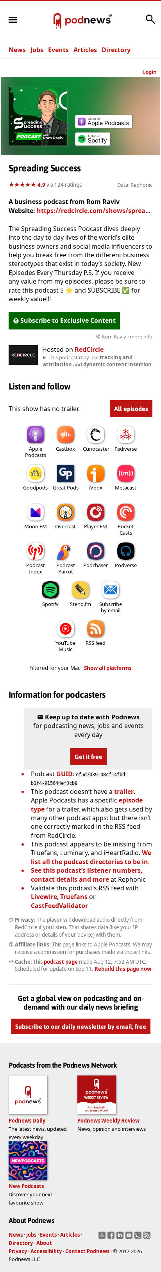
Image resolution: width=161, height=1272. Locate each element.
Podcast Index (35, 568)
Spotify (50, 604)
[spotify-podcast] (92, 145)
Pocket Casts (126, 529)
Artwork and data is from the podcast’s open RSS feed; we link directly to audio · (81, 336)
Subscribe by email (110, 607)
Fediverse (125, 448)
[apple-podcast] (103, 125)
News (17, 49)
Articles (85, 49)
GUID (64, 774)
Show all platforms (108, 667)
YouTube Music (65, 646)
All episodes (131, 408)
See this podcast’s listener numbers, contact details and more (87, 874)
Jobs (36, 49)
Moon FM (35, 526)
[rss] (147, 1237)
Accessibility (46, 1251)
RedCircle (89, 349)
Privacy (18, 1251)
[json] (138, 1237)
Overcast (65, 526)
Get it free (88, 756)
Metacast (125, 487)
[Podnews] (57, 21)
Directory (116, 49)
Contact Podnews (87, 1251)
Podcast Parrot (65, 568)
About (44, 1243)
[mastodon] (102, 1237)
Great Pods (66, 487)
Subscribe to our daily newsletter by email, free (80, 1026)
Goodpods (35, 487)
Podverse (126, 565)
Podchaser (95, 565)
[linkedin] (120, 1237)
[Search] (150, 23)
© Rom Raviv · (124, 336)
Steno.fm (80, 604)
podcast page (61, 961)
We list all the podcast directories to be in (91, 857)
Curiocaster (96, 448)
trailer (124, 791)
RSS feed (96, 642)
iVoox (95, 487)
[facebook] (111, 1237)
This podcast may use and (97, 361)
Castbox (65, 448)
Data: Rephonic (134, 184)
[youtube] (129, 1237)
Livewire (44, 896)
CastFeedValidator (59, 905)
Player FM (95, 526)
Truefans (74, 896)
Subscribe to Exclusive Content (68, 320)
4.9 (41, 184)
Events (58, 49)
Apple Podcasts (35, 452)
